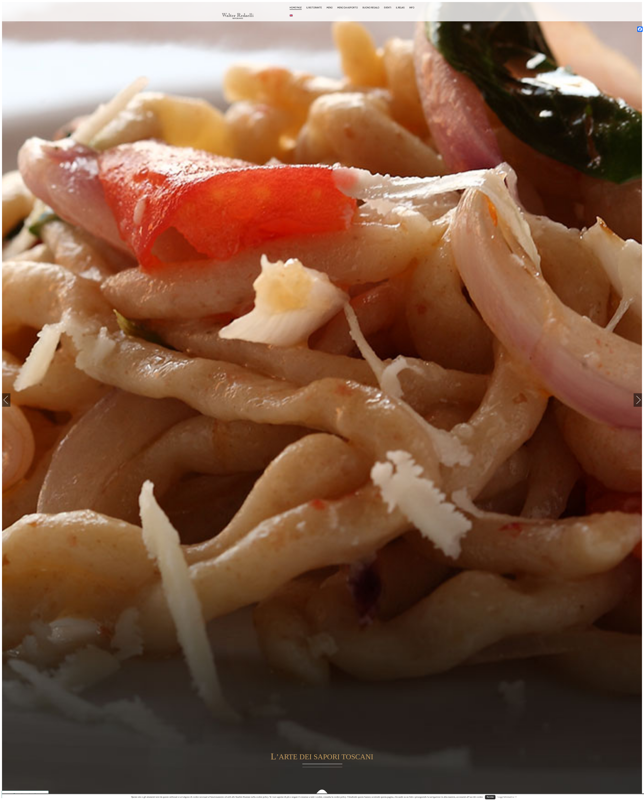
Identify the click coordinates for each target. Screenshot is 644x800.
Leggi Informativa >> (507, 797)
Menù (330, 7)
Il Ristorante (314, 7)
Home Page (296, 7)
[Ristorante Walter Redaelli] (254, 14)
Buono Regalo (371, 7)
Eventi (387, 7)
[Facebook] (640, 29)
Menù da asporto (347, 7)
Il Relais (400, 7)
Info (411, 7)
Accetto (490, 797)
